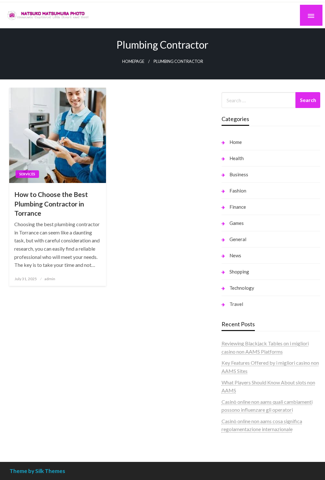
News (235, 255)
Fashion (237, 190)
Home (235, 142)
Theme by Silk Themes (37, 471)
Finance (237, 207)
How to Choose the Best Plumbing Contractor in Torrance (51, 203)
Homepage (133, 61)
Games (236, 223)
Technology (241, 288)
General (237, 239)
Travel (236, 304)
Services (27, 174)
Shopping (239, 271)
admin (49, 278)
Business (238, 174)
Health (236, 158)
